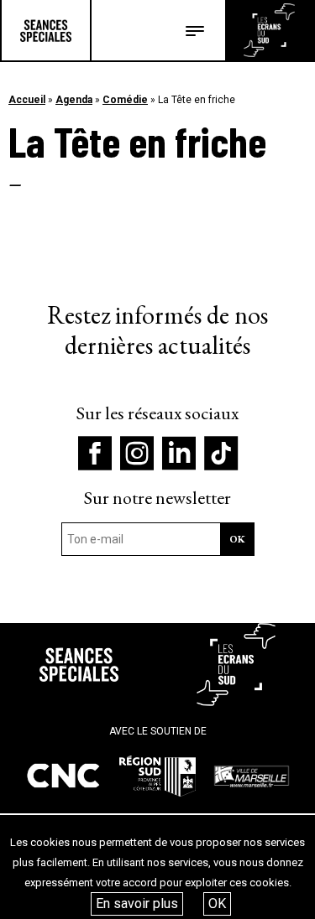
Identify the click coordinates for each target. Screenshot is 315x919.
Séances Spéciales (46, 30)
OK (217, 903)
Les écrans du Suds (269, 30)
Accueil (26, 100)
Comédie (125, 100)
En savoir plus (137, 903)
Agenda (73, 100)
